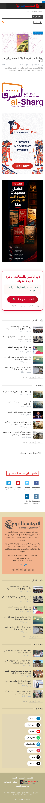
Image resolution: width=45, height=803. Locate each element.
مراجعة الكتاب (38, 33)
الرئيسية (30, 778)
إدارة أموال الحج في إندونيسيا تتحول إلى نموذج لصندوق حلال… (17, 358)
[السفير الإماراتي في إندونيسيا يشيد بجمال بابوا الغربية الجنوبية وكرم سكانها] (38, 684)
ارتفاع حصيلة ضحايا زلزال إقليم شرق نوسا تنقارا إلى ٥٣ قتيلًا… (18, 368)
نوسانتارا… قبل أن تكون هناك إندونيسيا (17, 391)
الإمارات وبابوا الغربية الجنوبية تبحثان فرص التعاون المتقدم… (18, 692)
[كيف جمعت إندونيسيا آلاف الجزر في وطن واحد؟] (38, 404)
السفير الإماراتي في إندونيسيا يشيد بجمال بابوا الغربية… (17, 682)
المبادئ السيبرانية (10, 782)
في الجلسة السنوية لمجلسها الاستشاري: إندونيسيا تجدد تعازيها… (17, 327)
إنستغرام (32, 750)
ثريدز (33, 757)
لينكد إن (32, 718)
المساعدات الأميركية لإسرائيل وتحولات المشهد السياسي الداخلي (17, 433)
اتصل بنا (22, 778)
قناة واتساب (31, 738)
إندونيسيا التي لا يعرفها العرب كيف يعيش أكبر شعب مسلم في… (18, 423)
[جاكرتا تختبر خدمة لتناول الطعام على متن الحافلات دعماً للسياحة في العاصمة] (38, 653)
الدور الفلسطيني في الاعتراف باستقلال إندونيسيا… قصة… (16, 338)
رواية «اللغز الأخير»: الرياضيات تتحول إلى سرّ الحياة (23, 59)
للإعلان (14, 778)
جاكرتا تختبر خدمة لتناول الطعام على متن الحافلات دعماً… (17, 651)
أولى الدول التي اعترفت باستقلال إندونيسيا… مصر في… (19, 348)
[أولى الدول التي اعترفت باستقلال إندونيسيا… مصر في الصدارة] (38, 350)
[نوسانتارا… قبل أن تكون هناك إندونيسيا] (38, 394)
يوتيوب (32, 731)
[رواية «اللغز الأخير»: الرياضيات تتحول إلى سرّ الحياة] (22, 43)
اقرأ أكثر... (22, 564)
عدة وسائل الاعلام (22, 786)
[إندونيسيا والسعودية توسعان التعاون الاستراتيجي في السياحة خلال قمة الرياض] (38, 674)
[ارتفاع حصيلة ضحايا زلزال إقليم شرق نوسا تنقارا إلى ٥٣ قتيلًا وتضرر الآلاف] (38, 370)
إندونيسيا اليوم (20, 799)
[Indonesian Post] (29, 782)
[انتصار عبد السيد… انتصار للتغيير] (38, 415)
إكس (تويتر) (31, 725)
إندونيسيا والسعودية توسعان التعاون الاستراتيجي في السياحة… (17, 672)
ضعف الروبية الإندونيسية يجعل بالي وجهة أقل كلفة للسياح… (18, 662)
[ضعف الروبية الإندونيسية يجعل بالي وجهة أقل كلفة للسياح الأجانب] (38, 663)
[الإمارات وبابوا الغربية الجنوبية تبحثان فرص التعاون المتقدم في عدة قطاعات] (38, 694)
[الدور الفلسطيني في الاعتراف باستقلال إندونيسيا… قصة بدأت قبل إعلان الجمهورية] (38, 339)
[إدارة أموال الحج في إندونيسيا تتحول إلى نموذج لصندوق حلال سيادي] (38, 360)
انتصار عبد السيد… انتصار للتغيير (19, 412)
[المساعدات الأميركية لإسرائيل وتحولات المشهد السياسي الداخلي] (38, 435)
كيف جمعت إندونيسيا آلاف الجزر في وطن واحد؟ (18, 403)
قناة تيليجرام (30, 744)
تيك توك (32, 763)
